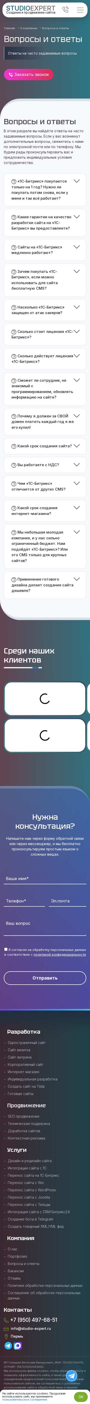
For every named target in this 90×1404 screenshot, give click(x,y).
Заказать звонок (31, 74)
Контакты (18, 1309)
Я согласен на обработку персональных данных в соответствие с (45, 952)
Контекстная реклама (26, 1138)
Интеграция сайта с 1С (27, 1168)
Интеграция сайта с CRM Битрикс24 (39, 1212)
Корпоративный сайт (26, 1064)
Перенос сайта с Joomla (29, 1197)
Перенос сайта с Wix (26, 1182)
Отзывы (14, 1278)
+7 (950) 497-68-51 (33, 1320)
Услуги (16, 1150)
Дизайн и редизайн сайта (30, 1161)
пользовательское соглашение (24, 1399)
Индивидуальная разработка (33, 1079)
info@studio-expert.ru (30, 1328)
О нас (13, 1249)
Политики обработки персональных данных (45, 1285)
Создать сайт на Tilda (26, 1086)
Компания (20, 1238)
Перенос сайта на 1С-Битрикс (33, 1175)
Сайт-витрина (20, 1057)
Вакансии (16, 1271)
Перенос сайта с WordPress (32, 1190)
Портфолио (17, 1256)
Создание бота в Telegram (30, 1219)
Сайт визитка (19, 1050)
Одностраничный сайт (27, 1042)
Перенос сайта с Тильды (29, 1204)
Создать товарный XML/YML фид (36, 1226)
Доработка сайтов (24, 1131)
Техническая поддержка (29, 1123)
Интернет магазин (23, 1072)
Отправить (45, 978)
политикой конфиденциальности (60, 954)
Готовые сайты (20, 1093)
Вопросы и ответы (23, 1263)
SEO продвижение (24, 1116)
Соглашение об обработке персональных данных (44, 1295)
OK (81, 1397)
